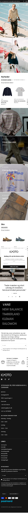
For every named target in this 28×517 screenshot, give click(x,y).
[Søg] (23, 5)
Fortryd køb (4, 458)
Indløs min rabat (14, 267)
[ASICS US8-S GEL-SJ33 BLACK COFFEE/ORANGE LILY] (7, 239)
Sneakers (4, 227)
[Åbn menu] (2, 5)
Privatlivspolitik (5, 451)
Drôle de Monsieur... (20, 101)
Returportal (4, 455)
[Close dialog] (26, 249)
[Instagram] (6, 379)
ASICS (2, 246)
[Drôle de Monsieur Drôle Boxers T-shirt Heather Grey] (20, 91)
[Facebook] (2, 379)
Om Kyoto (4, 445)
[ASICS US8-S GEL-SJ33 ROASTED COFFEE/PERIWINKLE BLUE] (20, 239)
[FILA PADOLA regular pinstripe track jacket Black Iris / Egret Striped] (7, 91)
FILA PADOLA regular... (4, 101)
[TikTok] (10, 379)
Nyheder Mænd (6, 80)
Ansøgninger (4, 460)
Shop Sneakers (5, 230)
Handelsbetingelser (6, 449)
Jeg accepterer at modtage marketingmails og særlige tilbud (15, 349)
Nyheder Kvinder (19, 80)
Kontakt (3, 447)
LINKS (3, 441)
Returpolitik (4, 453)
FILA (2, 99)
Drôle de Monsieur (19, 99)
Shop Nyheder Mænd (7, 82)
